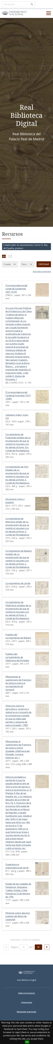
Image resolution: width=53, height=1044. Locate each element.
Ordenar (44, 264)
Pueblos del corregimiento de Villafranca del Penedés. (17, 657)
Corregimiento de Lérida (17, 583)
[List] (10, 256)
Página (14, 947)
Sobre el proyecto (26, 993)
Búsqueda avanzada (42, 271)
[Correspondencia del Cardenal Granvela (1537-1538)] (18, 395)
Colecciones (26, 1002)
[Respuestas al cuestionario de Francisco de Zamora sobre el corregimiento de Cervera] (18, 683)
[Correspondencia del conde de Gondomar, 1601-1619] (16, 288)
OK (27, 1041)
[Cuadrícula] (4, 256)
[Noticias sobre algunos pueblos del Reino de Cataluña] (17, 916)
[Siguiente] (46, 947)
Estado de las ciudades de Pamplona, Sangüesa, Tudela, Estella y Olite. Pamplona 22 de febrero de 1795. (18, 890)
